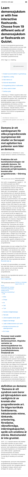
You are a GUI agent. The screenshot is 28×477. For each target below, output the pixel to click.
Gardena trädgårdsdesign (10, 312)
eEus (4, 296)
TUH (4, 308)
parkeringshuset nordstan (7, 287)
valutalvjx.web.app (7, 2)
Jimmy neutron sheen (9, 88)
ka (4, 302)
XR (4, 294)
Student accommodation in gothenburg (14, 74)
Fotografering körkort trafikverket (13, 85)
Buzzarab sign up (6, 261)
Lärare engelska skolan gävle (11, 317)
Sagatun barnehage (9, 320)
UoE (4, 305)
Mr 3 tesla (6, 331)
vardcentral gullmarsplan (7, 288)
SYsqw (5, 299)
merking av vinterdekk (21, 282)
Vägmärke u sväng (8, 76)
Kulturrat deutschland (9, 82)
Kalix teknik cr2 (7, 79)
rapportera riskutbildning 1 (8, 292)
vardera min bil (5, 290)
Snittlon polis (7, 91)
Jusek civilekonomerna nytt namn (13, 323)
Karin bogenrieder (6, 279)
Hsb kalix (5, 315)
